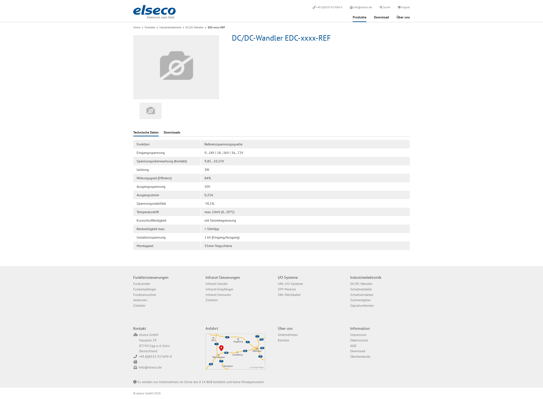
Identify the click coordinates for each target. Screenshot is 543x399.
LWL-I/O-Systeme (290, 284)
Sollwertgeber (360, 300)
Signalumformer (362, 305)
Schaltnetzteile (361, 289)
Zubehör (139, 305)
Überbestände (360, 356)
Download (381, 17)
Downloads (172, 132)
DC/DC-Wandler (194, 27)
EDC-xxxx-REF (216, 27)
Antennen (140, 300)
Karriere (283, 340)
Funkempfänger (144, 289)
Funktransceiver (144, 295)
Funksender (141, 284)
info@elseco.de (150, 367)
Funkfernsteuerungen (150, 277)
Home (136, 27)
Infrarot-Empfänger (219, 289)
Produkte (359, 17)
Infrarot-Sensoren (218, 295)
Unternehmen (288, 335)
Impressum (358, 335)
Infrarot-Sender (217, 284)
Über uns (403, 17)
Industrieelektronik (170, 27)
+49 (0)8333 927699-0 (155, 356)
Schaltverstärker (362, 295)
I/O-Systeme (288, 277)
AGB (353, 346)
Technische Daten (146, 132)
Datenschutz (359, 340)
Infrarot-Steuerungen (223, 277)
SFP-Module (287, 289)
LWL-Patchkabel (289, 295)
